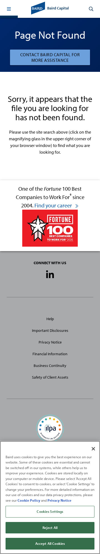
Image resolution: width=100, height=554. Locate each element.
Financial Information (50, 353)
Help (50, 318)
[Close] (93, 449)
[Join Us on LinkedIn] (50, 274)
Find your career (53, 205)
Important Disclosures (50, 330)
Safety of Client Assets (50, 377)
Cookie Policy (29, 500)
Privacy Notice (50, 342)
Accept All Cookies (50, 543)
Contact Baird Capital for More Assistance (50, 57)
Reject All (50, 527)
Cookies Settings (50, 511)
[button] (9, 9)
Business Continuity (50, 365)
